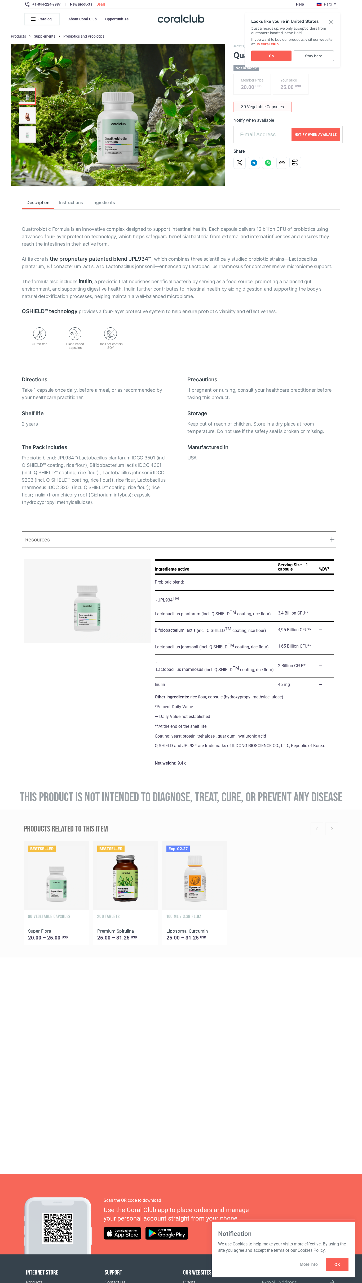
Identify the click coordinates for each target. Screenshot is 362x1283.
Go (271, 56)
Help (300, 4)
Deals (101, 4)
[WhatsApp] (268, 163)
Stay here (313, 56)
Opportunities (117, 19)
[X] (239, 163)
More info (308, 1264)
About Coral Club (82, 19)
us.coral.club (267, 44)
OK (337, 1264)
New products (81, 4)
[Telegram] (254, 163)
